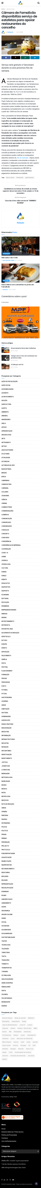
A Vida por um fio (17, 365)
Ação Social (6, 385)
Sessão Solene (6, 914)
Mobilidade (5, 781)
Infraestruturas (8, 739)
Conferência (6, 541)
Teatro (4, 941)
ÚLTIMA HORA (6, 975)
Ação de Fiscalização (9, 381)
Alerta (4, 408)
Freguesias (5, 682)
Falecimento (6, 656)
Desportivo (5, 587)
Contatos (4, 1138)
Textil (3, 956)
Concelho (5, 530)
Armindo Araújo (7, 1018)
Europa (4, 644)
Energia (4, 614)
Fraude (4, 678)
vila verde (31, 1056)
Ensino (4, 618)
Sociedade (5, 926)
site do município (23, 158)
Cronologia (5, 564)
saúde (4, 1052)
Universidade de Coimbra (23, 1052)
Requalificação (7, 888)
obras (28, 1042)
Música (4, 789)
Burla (3, 477)
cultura (30, 1025)
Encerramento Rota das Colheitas (23, 348)
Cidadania (5, 496)
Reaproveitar (6, 865)
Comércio (5, 515)
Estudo (4, 640)
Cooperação (6, 549)
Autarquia (6, 254)
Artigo (4, 446)
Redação (10, 32)
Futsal (4, 694)
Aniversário (5, 420)
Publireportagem (8, 853)
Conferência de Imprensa (10, 545)
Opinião (4, 812)
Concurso (5, 538)
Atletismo (5, 454)
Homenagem (6, 716)
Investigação (6, 755)
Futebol (4, 690)
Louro (12, 1038)
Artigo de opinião (20, 1018)
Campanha (5, 481)
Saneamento (6, 903)
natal (22, 1042)
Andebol (4, 416)
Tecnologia (5, 945)
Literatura (5, 770)
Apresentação (6, 431)
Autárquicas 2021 (8, 465)
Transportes (6, 968)
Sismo (3, 918)
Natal (3, 793)
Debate (4, 579)
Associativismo (7, 450)
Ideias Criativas (7, 724)
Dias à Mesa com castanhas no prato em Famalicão (17, 285)
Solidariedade (6, 934)
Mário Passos (6, 1042)
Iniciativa (5, 743)
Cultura (6, 281)
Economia (5, 595)
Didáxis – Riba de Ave (24, 1028)
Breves (4, 473)
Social (3, 922)
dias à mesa (10, 177)
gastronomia (29, 177)
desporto (5, 1028)
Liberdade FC (31, 1035)
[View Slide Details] (20, 322)
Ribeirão (21, 1049)
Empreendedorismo (8, 610)
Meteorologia (6, 777)
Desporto (5, 591)
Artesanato (6, 442)
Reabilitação (6, 861)
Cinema (4, 503)
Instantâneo (6, 751)
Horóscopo (5, 720)
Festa (3, 663)
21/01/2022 (15, 360)
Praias (3, 834)
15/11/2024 (15, 367)
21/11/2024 (15, 351)
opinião (35, 1042)
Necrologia (5, 796)
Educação (5, 602)
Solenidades (6, 930)
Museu (3, 785)
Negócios (5, 800)
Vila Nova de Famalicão (18, 1056)
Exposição (5, 652)
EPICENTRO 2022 (7, 629)
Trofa (10, 1052)
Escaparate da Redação (10, 633)
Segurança (5, 911)
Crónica (4, 560)
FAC (10, 1032)
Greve (3, 705)
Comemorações (7, 511)
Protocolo (5, 850)
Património (5, 823)
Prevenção (5, 842)
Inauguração (6, 728)
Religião (4, 880)
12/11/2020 (19, 32)
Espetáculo (6, 637)
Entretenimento (7, 621)
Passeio (4, 819)
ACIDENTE (4, 393)
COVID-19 (4, 553)
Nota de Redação (7, 804)
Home (3, 9)
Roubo (3, 895)
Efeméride (5, 606)
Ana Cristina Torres (8, 260)
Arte (3, 439)
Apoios (4, 427)
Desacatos (5, 583)
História (4, 713)
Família (4, 659)
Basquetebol (6, 469)
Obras (3, 808)
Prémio (4, 838)
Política (4, 831)
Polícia (4, 827)
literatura (5, 1038)
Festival (4, 667)
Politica (15, 1045)
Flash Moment (7, 671)
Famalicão (19, 177)
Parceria (4, 815)
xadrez (4, 1059)
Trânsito (5, 964)
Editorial (5, 598)
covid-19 (22, 1025)
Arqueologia (6, 435)
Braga (24, 1021)
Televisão (5, 949)
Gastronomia (6, 697)
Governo (4, 701)
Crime (3, 557)
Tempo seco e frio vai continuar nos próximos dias (24, 357)
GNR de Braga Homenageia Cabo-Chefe (13, 1168)
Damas (3, 572)
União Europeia (7, 983)
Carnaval (5, 488)
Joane (23, 1035)
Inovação (4, 747)
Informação (6, 736)
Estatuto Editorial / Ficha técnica (12, 1132)
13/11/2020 (13, 289)
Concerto (5, 534)
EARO (35, 1028)
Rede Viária (5, 873)
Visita (3, 991)
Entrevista (5, 625)
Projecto (5, 846)
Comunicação (6, 519)
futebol (16, 1035)
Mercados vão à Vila (9, 257)
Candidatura (6, 484)
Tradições (5, 960)
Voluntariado (6, 998)
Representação (7, 884)
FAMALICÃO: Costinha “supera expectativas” (15, 1161)
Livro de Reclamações (8, 1141)
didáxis (13, 1028)
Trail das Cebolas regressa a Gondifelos (13, 1164)
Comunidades (6, 526)
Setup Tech (13, 1097)
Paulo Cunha (6, 1045)
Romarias (5, 892)
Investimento (6, 758)
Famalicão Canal (10, 1184)
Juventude (5, 766)
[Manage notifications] (36, 1183)
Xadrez (4, 1006)
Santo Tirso (29, 1049)
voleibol (4, 994)
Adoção (4, 400)
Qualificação (6, 857)
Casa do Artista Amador (9, 1025)
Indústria (5, 732)
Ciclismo (4, 492)
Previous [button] (3, 321)
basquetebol (16, 1021)
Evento (4, 648)
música (16, 1042)
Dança (3, 576)
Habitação (5, 709)
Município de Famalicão (24, 1038)
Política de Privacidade (9, 1135)
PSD (34, 1045)
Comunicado (6, 522)
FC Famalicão (6, 1035)
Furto (3, 686)
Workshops (5, 1002)
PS (29, 1045)
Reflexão (4, 876)
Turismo (4, 972)
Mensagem (5, 774)
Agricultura (6, 404)
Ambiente (5, 412)
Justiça (4, 762)
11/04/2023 (19, 260)
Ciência (4, 500)
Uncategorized (7, 979)
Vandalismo (5, 987)
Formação (5, 675)
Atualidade (5, 458)
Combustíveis (6, 507)
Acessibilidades (7, 389)
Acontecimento (7, 397)
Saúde (3, 907)
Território (5, 953)
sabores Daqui (10, 9)
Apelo (3, 423)
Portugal (23, 1045)
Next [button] (37, 321)
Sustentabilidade (8, 937)
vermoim (5, 1056)
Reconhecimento (7, 869)
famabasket (17, 1032)
